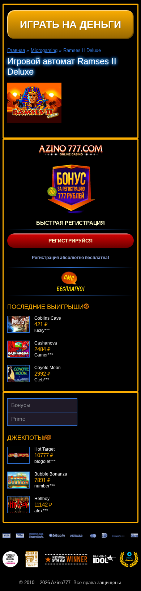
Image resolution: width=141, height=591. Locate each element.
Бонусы (20, 405)
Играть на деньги (70, 24)
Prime (18, 419)
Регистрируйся (70, 241)
